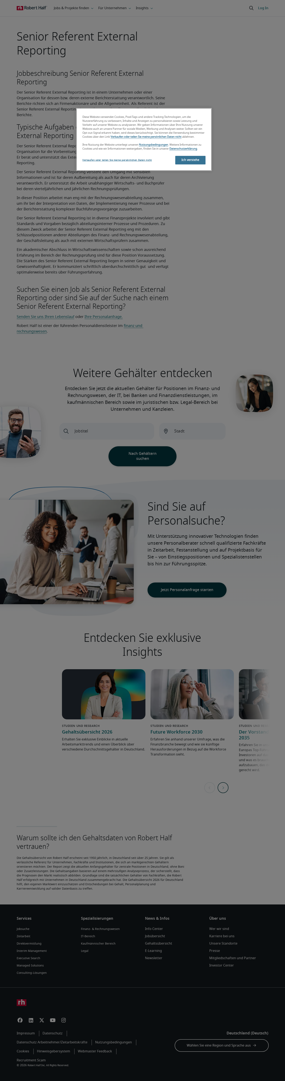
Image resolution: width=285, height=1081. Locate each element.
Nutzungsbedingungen (153, 145)
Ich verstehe (190, 160)
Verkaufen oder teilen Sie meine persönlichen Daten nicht (146, 137)
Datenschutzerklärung (183, 149)
